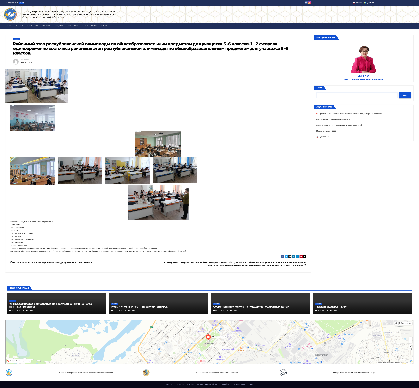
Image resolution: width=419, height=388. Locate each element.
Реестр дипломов (89, 26)
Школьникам (33, 26)
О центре (20, 26)
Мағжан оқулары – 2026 (326, 131)
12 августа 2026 (120, 310)
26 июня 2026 (323, 310)
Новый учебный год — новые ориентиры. (333, 119)
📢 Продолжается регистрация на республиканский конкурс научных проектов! (349, 114)
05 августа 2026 (222, 310)
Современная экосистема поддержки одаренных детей (339, 125)
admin (26, 60)
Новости (16, 39)
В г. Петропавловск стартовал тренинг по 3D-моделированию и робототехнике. (52, 262)
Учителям (46, 26)
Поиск (319, 88)
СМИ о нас (105, 26)
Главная (10, 26)
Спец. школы (59, 26)
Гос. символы (73, 26)
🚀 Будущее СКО (323, 137)
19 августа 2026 (18, 310)
